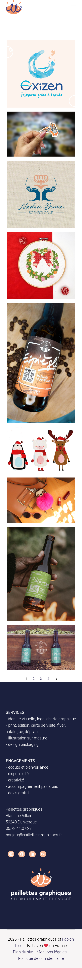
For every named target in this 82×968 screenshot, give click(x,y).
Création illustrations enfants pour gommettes (38, 137)
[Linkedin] (32, 854)
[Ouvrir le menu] (73, 7)
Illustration (23, 120)
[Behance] (43, 854)
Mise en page (46, 312)
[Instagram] (11, 854)
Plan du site (23, 952)
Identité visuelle (27, 49)
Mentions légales (52, 952)
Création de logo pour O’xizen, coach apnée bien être (38, 66)
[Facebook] (21, 854)
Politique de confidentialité (41, 958)
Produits (42, 120)
